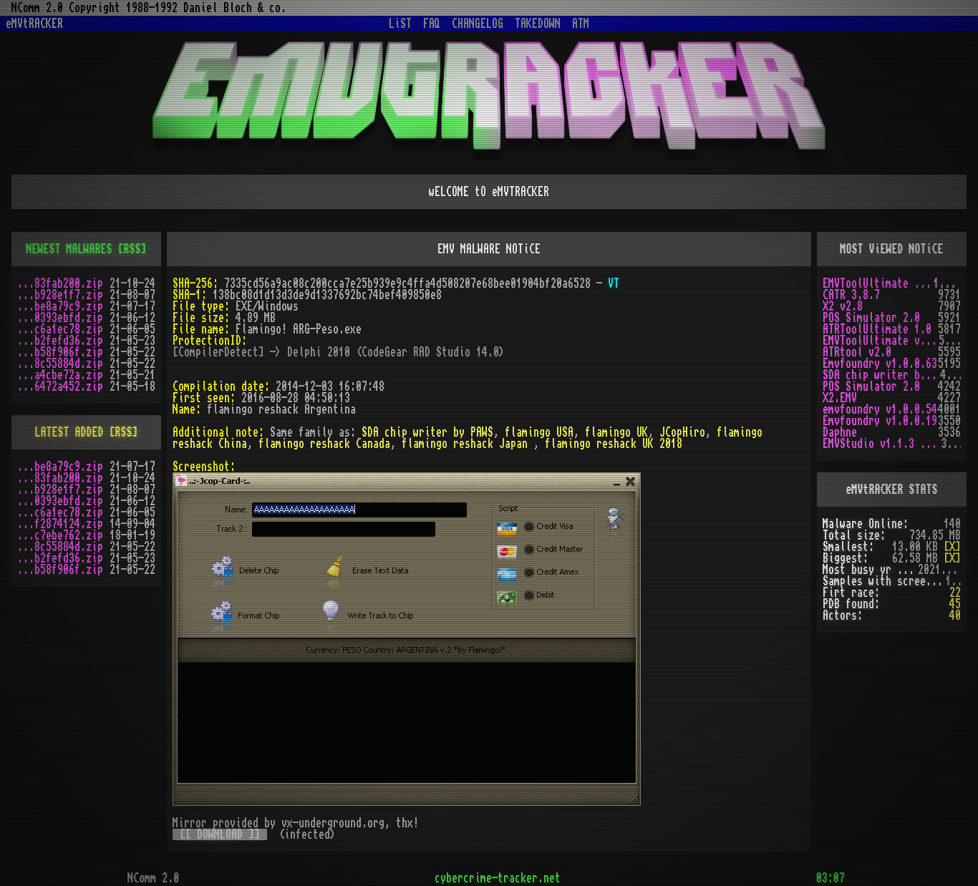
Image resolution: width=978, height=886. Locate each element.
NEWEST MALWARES (69, 249)
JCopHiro (682, 432)
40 (955, 615)
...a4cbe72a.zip (60, 375)
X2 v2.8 (843, 306)
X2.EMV (840, 398)
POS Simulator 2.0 (871, 317)
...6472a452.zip (60, 386)
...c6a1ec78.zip (60, 329)
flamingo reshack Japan (467, 443)
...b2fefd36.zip (60, 340)
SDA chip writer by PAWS (427, 432)
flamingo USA (539, 432)
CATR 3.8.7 (851, 295)
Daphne (840, 432)
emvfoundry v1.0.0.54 (880, 409)
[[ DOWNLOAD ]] (220, 834)
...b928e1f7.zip (60, 295)
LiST (400, 23)
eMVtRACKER (34, 23)
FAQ (431, 23)
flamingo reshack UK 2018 (613, 443)
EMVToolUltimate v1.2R (881, 340)
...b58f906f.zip (60, 352)
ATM (580, 23)
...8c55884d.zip (60, 363)
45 (955, 604)
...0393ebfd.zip (60, 317)
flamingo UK (616, 432)
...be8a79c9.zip (60, 306)
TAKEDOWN (538, 23)
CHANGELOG (477, 23)
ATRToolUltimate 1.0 (877, 329)
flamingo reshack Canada (324, 443)
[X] (952, 546)
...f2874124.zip (60, 524)
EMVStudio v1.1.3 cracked (882, 443)
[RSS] (132, 249)
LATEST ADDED (69, 432)
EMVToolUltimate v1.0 (878, 283)
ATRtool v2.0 (857, 352)
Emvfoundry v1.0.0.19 (880, 421)
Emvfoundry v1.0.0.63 (880, 363)
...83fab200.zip (60, 283)
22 (955, 592)
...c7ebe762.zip (60, 535)
